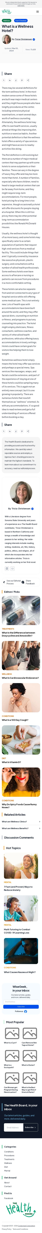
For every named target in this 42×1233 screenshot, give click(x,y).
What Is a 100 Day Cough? (15, 720)
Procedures (9, 1155)
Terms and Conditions (20, 1229)
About (7, 1182)
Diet (4, 758)
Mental (7, 882)
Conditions (8, 716)
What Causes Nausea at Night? (20, 972)
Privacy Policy (6, 1229)
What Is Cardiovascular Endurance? (20, 677)
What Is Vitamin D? (11, 762)
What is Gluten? (28, 1065)
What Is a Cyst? (10, 1043)
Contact (8, 1186)
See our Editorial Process (14, 582)
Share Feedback (30, 582)
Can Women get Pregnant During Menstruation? (11, 1089)
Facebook (8, 1198)
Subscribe (21, 1007)
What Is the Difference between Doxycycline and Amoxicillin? (18, 634)
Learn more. (21, 5)
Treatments (8, 629)
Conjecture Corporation (26, 1226)
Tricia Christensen (23, 39)
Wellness (7, 674)
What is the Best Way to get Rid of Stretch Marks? (29, 1089)
